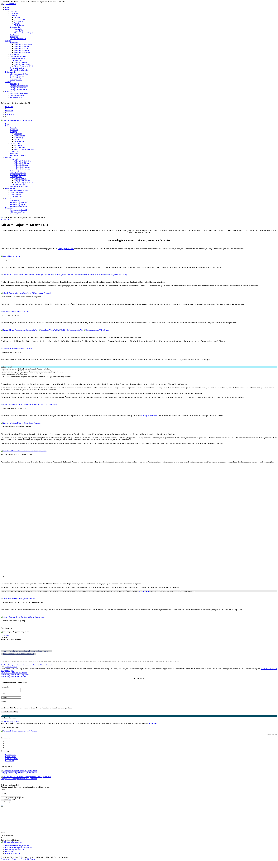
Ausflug (8, 82)
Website (3, 702)
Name (3, 693)
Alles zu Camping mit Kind (23, 66)
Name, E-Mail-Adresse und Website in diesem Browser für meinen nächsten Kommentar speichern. (37, 708)
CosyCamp (5, 635)
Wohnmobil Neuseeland (22, 50)
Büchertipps (14, 37)
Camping (8, 41)
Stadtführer (18, 17)
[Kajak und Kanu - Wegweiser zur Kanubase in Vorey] (20, 330)
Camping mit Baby (20, 62)
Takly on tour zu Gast (17, 95)
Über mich (8, 91)
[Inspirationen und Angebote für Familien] (20, 829)
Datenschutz (9, 114)
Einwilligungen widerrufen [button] (14, 849)
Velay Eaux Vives (143, 591)
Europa (19, 665)
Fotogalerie (18, 29)
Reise (7, 9)
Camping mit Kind (16, 60)
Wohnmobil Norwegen (22, 52)
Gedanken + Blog (16, 97)
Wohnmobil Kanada (21, 48)
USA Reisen (9, 761)
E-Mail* (4, 793)
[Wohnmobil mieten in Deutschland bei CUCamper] (19, 731)
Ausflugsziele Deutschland (19, 86)
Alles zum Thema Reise (18, 39)
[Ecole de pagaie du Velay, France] (96, 330)
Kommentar (5, 687)
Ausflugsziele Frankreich (18, 90)
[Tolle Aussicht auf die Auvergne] (94, 275)
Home (7, 7)
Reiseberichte (14, 35)
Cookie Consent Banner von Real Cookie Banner (18, 859)
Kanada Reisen (10, 757)
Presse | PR (9, 107)
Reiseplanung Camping (18, 58)
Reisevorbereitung (20, 19)
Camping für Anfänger (17, 68)
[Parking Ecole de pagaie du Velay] (71, 330)
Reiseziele (13, 11)
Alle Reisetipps (19, 25)
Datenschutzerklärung (12, 853)
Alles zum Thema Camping (19, 70)
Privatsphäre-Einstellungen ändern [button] (17, 846)
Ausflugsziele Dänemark (18, 88)
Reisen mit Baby (15, 78)
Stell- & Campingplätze (18, 56)
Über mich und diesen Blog (19, 93)
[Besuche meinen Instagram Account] (11, 842)
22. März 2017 (6, 219)
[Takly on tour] (10, 721)
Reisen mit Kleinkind (17, 76)
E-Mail (4, 697)
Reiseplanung (18, 21)
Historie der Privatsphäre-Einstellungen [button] (18, 848)
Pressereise (49, 665)
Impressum (9, 111)
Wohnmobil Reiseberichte (23, 45)
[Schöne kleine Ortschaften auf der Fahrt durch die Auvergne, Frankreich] (26, 275)
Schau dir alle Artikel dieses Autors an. (14, 673)
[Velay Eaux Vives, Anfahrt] (49, 330)
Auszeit (16, 23)
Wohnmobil (14, 43)
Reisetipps (13, 15)
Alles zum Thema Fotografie (24, 33)
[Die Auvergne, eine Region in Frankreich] (67, 275)
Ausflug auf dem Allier (149, 416)
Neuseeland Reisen (11, 759)
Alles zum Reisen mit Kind (19, 74)
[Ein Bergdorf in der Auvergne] (117, 275)
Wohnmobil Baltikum (21, 46)
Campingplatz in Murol (66, 249)
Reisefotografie (15, 27)
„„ (153, 723)
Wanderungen (14, 84)
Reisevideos (14, 13)
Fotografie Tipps (19, 31)
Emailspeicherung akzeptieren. (13, 798)
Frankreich (27, 665)
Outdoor (41, 665)
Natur (34, 665)
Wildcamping (14, 54)
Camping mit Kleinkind (22, 64)
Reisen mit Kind (10, 72)
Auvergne (11, 665)
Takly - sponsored (11, 667)
